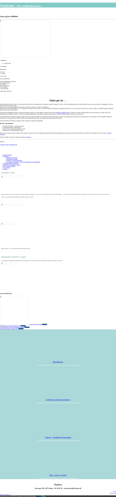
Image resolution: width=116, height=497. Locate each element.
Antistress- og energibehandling (14, 160)
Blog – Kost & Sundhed (9, 166)
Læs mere (38, 496)
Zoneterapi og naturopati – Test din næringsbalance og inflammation (23, 162)
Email (15, 144)
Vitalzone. (28, 137)
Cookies (114, 491)
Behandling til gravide (11, 157)
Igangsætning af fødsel (12, 159)
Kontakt (5, 169)
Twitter (7, 144)
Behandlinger (58, 362)
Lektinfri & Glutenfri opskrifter (58, 400)
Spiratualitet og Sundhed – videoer (11, 164)
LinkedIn (11, 144)
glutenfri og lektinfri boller (62, 112)
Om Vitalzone (6, 167)
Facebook (2, 144)
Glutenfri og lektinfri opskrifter (10, 163)
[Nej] (44, 496)
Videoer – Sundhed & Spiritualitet (58, 437)
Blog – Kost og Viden (58, 475)
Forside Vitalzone (7, 155)
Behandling (6, 156)
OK (42, 496)
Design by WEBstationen (5, 494)
